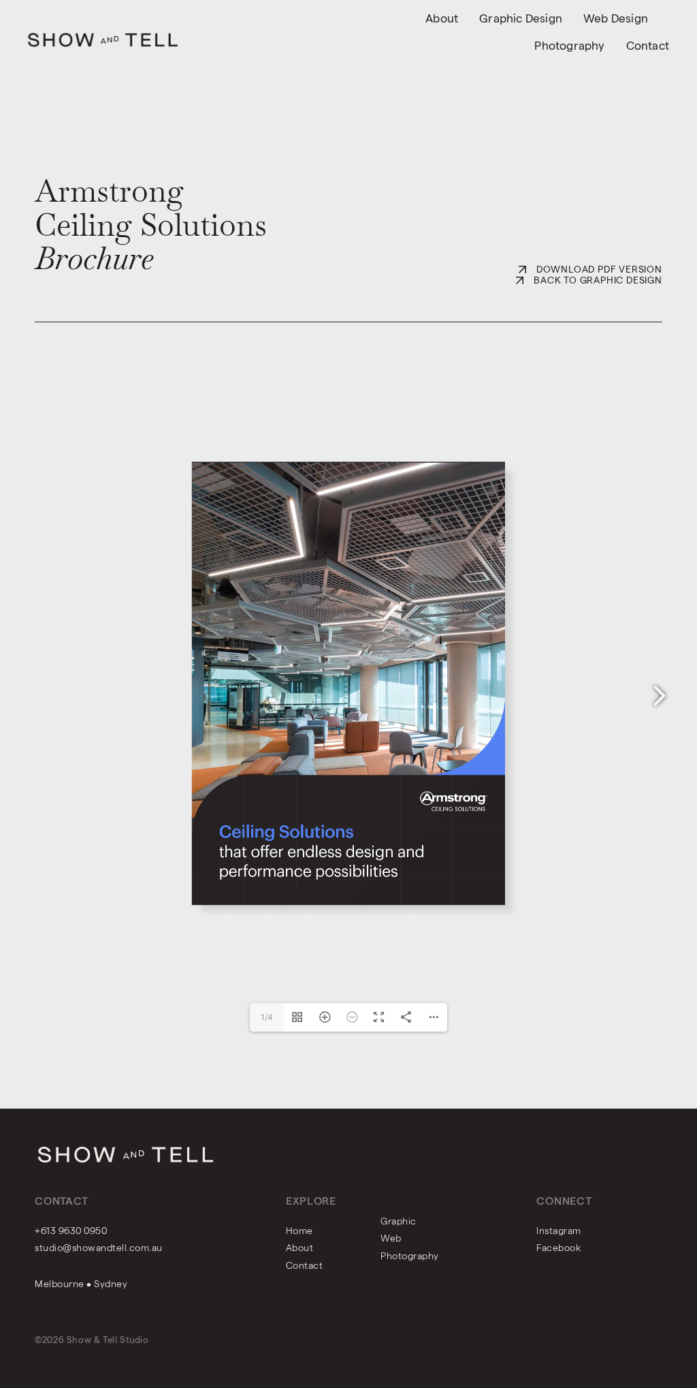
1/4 (267, 1017)
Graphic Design (520, 18)
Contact (647, 46)
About (441, 18)
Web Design (615, 18)
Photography (569, 46)
